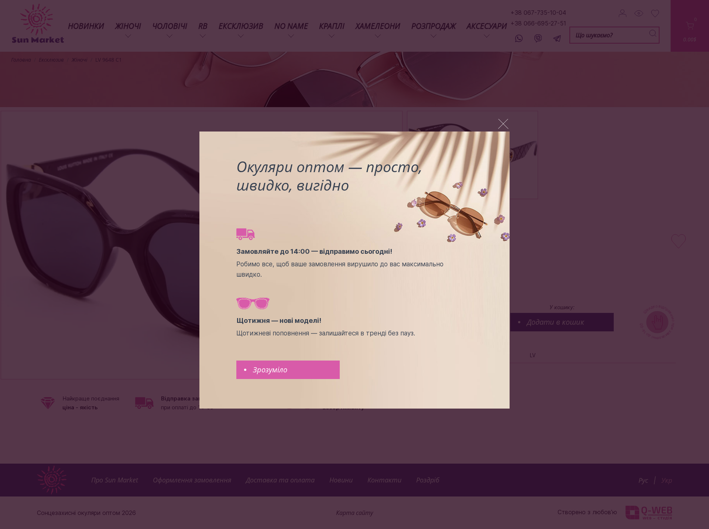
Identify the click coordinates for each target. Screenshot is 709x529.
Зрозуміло (270, 370)
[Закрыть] (503, 123)
